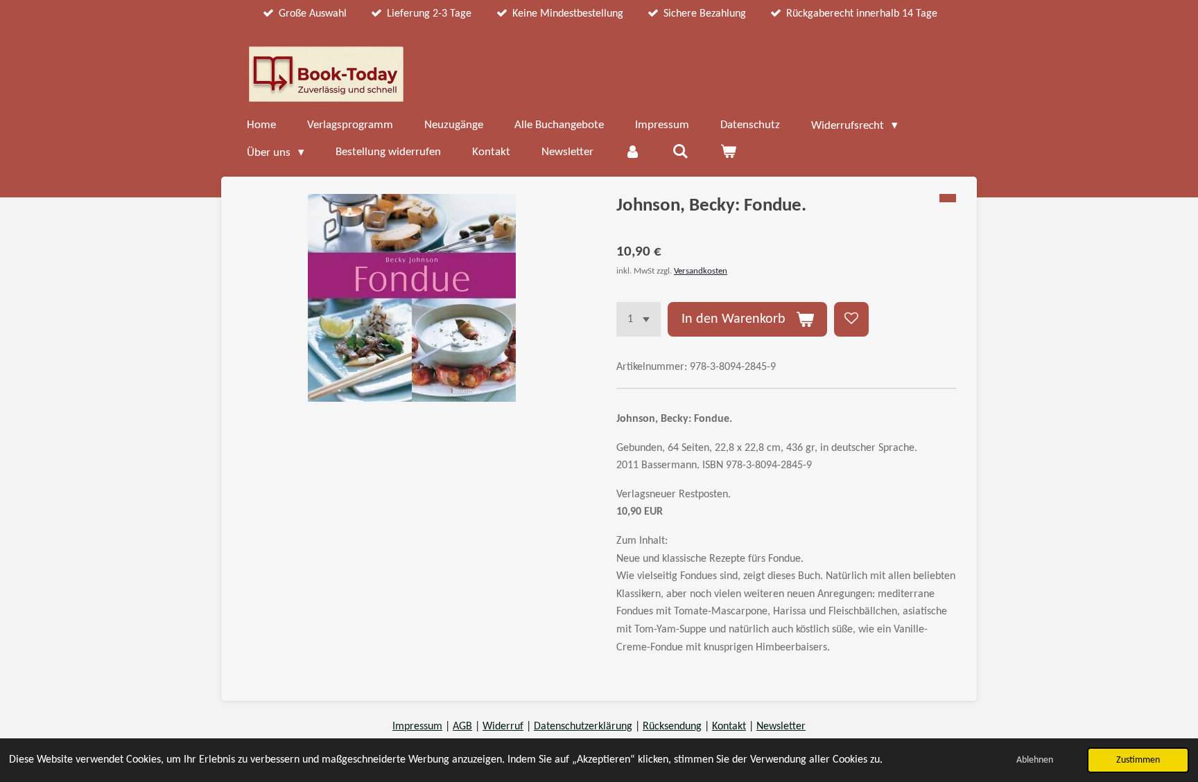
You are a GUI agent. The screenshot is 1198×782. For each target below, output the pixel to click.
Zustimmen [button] (1138, 760)
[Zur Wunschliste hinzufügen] (851, 319)
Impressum (417, 726)
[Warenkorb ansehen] (728, 152)
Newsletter (781, 726)
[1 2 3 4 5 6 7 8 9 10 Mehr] (638, 319)
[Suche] (681, 152)
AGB (462, 726)
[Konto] (633, 152)
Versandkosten (700, 271)
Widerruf (503, 726)
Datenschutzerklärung (583, 726)
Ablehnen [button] (1034, 760)
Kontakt (729, 726)
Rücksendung (672, 726)
